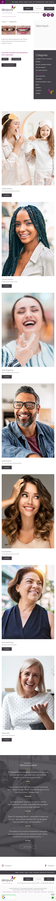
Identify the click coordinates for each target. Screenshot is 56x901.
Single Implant (40, 73)
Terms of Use (30, 891)
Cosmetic (26, 872)
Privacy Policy (32, 889)
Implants (38, 90)
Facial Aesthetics (50, 872)
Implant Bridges (40, 67)
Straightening (36, 872)
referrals (28, 8)
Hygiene (30, 872)
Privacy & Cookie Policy (7, 891)
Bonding (38, 87)
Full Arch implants (41, 70)
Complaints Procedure (16, 891)
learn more (6, 195)
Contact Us (49, 8)
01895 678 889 (16, 59)
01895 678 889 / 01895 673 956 (48, 12)
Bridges (38, 61)
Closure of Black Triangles (44, 58)
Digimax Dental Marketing (42, 888)
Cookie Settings (50, 891)
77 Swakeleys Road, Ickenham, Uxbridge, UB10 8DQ (29, 12)
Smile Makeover (40, 76)
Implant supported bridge (43, 64)
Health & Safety (37, 891)
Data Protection (44, 891)
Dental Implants (43, 872)
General (17, 872)
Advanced (21, 872)
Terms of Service (38, 889)
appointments (38, 8)
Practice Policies (24, 891)
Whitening (39, 79)
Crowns (38, 93)
